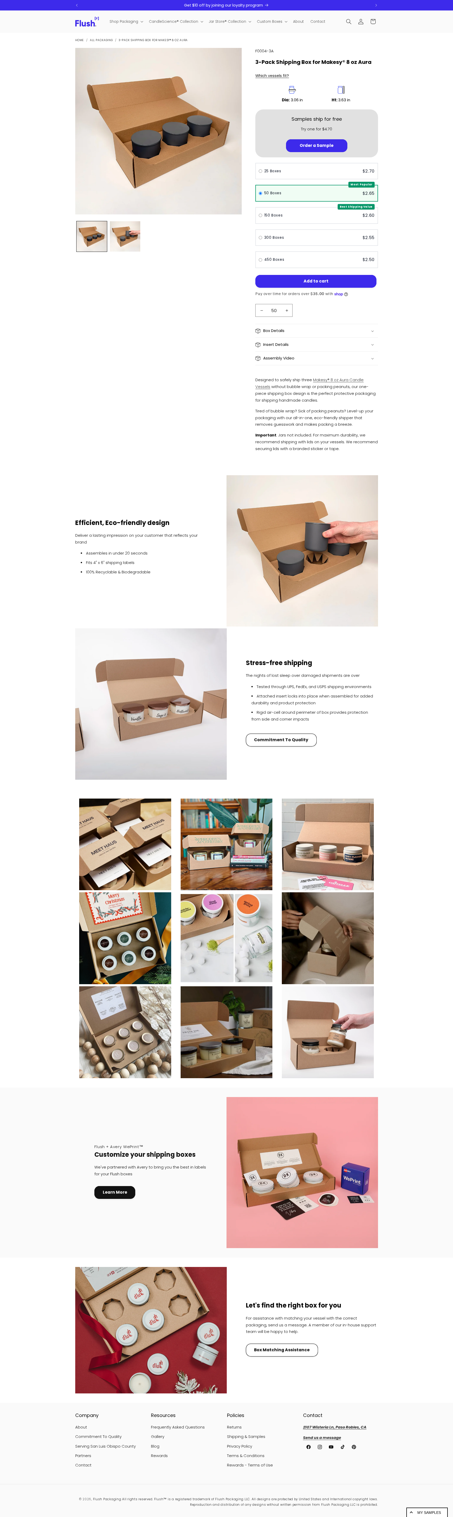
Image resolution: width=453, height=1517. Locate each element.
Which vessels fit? (272, 75)
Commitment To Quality (281, 740)
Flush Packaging (107, 1499)
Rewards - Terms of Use (250, 1465)
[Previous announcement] (77, 5)
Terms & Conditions (246, 1455)
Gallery (157, 1436)
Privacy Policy (239, 1446)
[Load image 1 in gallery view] (92, 236)
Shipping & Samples (246, 1436)
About (81, 1427)
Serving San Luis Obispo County (105, 1446)
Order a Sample (316, 146)
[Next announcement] (376, 5)
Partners (83, 1455)
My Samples (429, 1512)
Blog (155, 1446)
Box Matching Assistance (282, 1350)
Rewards (159, 1455)
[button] (125, 21)
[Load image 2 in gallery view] (125, 236)
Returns (234, 1427)
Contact (83, 1465)
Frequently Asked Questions (178, 1427)
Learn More (115, 1192)
